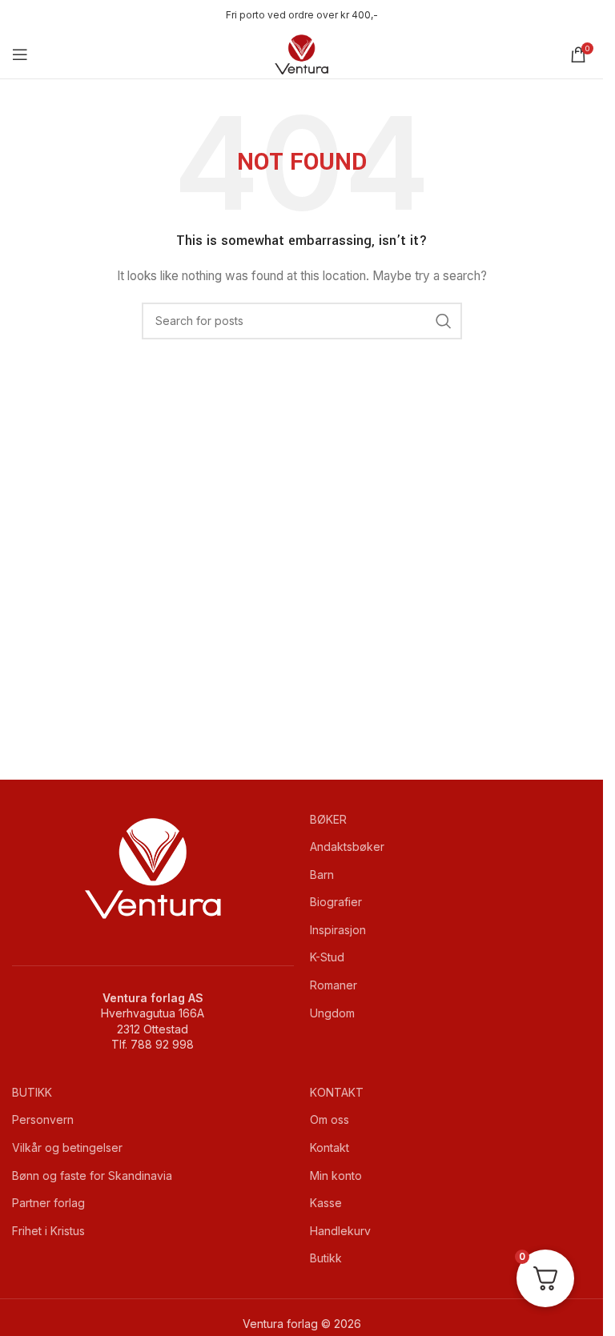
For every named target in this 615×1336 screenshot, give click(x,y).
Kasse (326, 1203)
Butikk (326, 1258)
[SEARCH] (443, 321)
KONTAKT (337, 1092)
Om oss (329, 1119)
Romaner (333, 985)
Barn (322, 874)
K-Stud (327, 957)
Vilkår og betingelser (67, 1147)
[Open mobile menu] (20, 54)
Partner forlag (48, 1203)
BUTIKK (32, 1092)
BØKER (328, 819)
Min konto (336, 1175)
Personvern (43, 1119)
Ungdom (332, 1013)
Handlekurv (340, 1231)
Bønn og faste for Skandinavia (92, 1175)
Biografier (336, 902)
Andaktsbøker (347, 846)
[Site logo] (302, 53)
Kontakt (329, 1147)
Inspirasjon (338, 930)
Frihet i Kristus (48, 1231)
